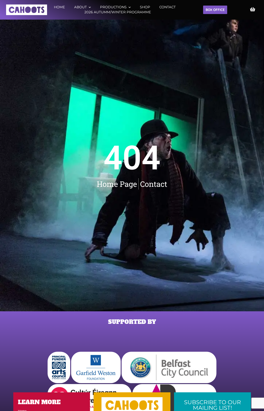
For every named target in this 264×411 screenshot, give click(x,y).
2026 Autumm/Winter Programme (117, 12)
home (59, 7)
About (80, 7)
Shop (145, 7)
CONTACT (167, 7)
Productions (113, 7)
